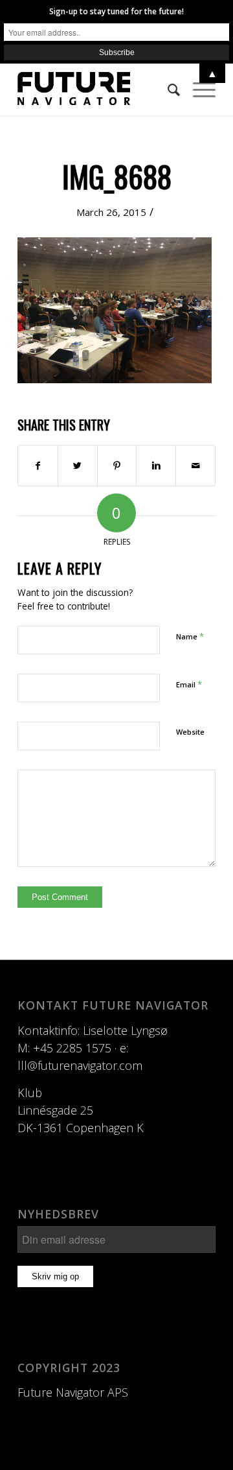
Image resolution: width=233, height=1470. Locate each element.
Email (189, 684)
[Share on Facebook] (38, 465)
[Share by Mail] (195, 465)
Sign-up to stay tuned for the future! (116, 11)
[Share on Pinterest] (117, 465)
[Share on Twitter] (77, 465)
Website (190, 732)
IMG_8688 (117, 176)
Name (190, 636)
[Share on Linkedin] (156, 465)
